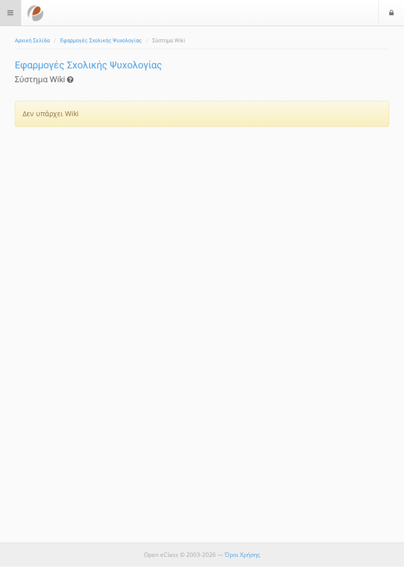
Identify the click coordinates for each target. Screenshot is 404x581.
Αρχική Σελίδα (32, 40)
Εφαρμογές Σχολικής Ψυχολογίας (101, 40)
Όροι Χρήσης (242, 554)
